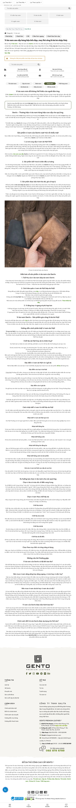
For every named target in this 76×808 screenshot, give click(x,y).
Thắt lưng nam (63, 84)
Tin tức (41, 688)
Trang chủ (9, 33)
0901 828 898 (62, 732)
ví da (26, 320)
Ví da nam (14, 44)
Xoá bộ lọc (9, 36)
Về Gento (7, 688)
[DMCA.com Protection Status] (29, 798)
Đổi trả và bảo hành (11, 711)
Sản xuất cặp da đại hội (12, 698)
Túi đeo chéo (50, 779)
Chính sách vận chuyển (11, 715)
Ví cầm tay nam (15, 15)
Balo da (57, 779)
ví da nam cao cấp (18, 154)
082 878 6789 (53, 732)
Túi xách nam (12, 84)
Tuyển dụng (43, 691)
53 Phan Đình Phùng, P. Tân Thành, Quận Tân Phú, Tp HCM (54, 729)
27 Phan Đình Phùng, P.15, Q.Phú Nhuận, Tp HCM (55, 724)
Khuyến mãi (8, 691)
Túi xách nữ (42, 695)
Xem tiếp (7, 53)
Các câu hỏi (42, 685)
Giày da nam (38, 87)
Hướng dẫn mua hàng (11, 718)
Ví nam (38, 781)
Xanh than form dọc (54, 36)
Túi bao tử (32, 781)
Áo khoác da (24, 87)
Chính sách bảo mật (11, 708)
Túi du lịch (63, 779)
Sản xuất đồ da (9, 695)
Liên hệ (7, 685)
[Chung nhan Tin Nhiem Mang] (51, 798)
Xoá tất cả (28, 29)
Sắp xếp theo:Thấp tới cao (14, 29)
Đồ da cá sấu (51, 87)
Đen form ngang (39, 36)
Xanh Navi (20, 36)
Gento (31, 44)
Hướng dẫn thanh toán (11, 721)
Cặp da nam (26, 84)
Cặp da (44, 779)
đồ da (59, 366)
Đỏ (28, 36)
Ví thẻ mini (37, 21)
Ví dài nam (59, 15)
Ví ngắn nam (15, 21)
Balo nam (38, 84)
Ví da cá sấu (38, 15)
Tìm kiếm (69, 8)
